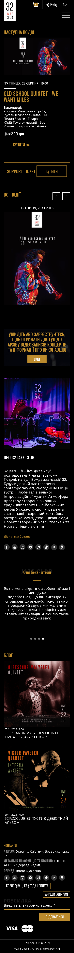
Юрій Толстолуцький (20, 122)
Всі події (12, 194)
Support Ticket (21, 171)
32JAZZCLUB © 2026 (37, 943)
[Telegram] (30, 547)
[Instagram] (22, 547)
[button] (31, 639)
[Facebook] (7, 547)
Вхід (53, 4)
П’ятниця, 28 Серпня (37, 208)
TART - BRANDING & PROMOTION (37, 949)
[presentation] (56, 196)
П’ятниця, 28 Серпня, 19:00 (26, 83)
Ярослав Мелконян (18, 111)
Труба (40, 111)
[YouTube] (15, 547)
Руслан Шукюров (17, 115)
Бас (42, 122)
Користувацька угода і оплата (27, 885)
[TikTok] (46, 547)
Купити (19, 145)
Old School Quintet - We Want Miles (31, 96)
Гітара (33, 119)
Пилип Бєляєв (14, 119)
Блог (8, 655)
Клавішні (40, 115)
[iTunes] (38, 547)
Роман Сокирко (16, 126)
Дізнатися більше (17, 536)
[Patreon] (54, 547)
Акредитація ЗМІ (56, 894)
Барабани (38, 126)
